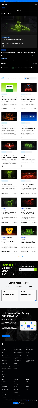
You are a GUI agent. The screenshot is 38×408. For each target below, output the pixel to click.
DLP (2, 358)
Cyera (27, 384)
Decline (22, 403)
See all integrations (29, 358)
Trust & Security (4, 386)
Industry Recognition (5, 389)
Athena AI (3, 374)
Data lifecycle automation (18, 358)
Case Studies (19, 286)
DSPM (2, 352)
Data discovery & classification (6, 350)
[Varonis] (4, 4)
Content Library (24, 7)
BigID (27, 381)
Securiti (27, 389)
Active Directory (13, 78)
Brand (2, 392)
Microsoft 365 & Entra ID (30, 349)
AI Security (7, 78)
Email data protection (5, 369)
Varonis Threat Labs (17, 395)
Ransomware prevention (18, 350)
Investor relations (4, 384)
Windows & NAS (28, 350)
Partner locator (3, 395)
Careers (2, 383)
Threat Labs (19, 10)
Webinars (15, 7)
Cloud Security (20, 78)
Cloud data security (17, 357)
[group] (9, 295)
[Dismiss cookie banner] (35, 397)
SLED (14, 366)
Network (27, 357)
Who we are (3, 381)
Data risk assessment (17, 355)
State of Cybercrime (9, 7)
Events (19, 7)
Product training (16, 394)
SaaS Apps (27, 352)
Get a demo (5, 335)
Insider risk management (18, 349)
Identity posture (4, 363)
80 (22, 256)
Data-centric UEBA (4, 355)
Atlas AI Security (4, 360)
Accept (15, 403)
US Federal (15, 368)
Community (16, 392)
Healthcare (15, 363)
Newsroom (3, 387)
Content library (16, 389)
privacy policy (28, 400)
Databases (27, 355)
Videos (30, 286)
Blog (14, 381)
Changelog (3, 376)
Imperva (27, 387)
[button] (36, 4)
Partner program (4, 394)
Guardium (27, 386)
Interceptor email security (5, 366)
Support (15, 383)
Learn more (29, 1)
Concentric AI (28, 383)
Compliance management (18, 352)
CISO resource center (32, 7)
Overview (3, 349)
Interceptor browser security (6, 368)
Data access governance (5, 357)
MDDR (2, 371)
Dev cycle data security (17, 360)
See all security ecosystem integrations (30, 361)
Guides (7, 286)
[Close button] (36, 1)
